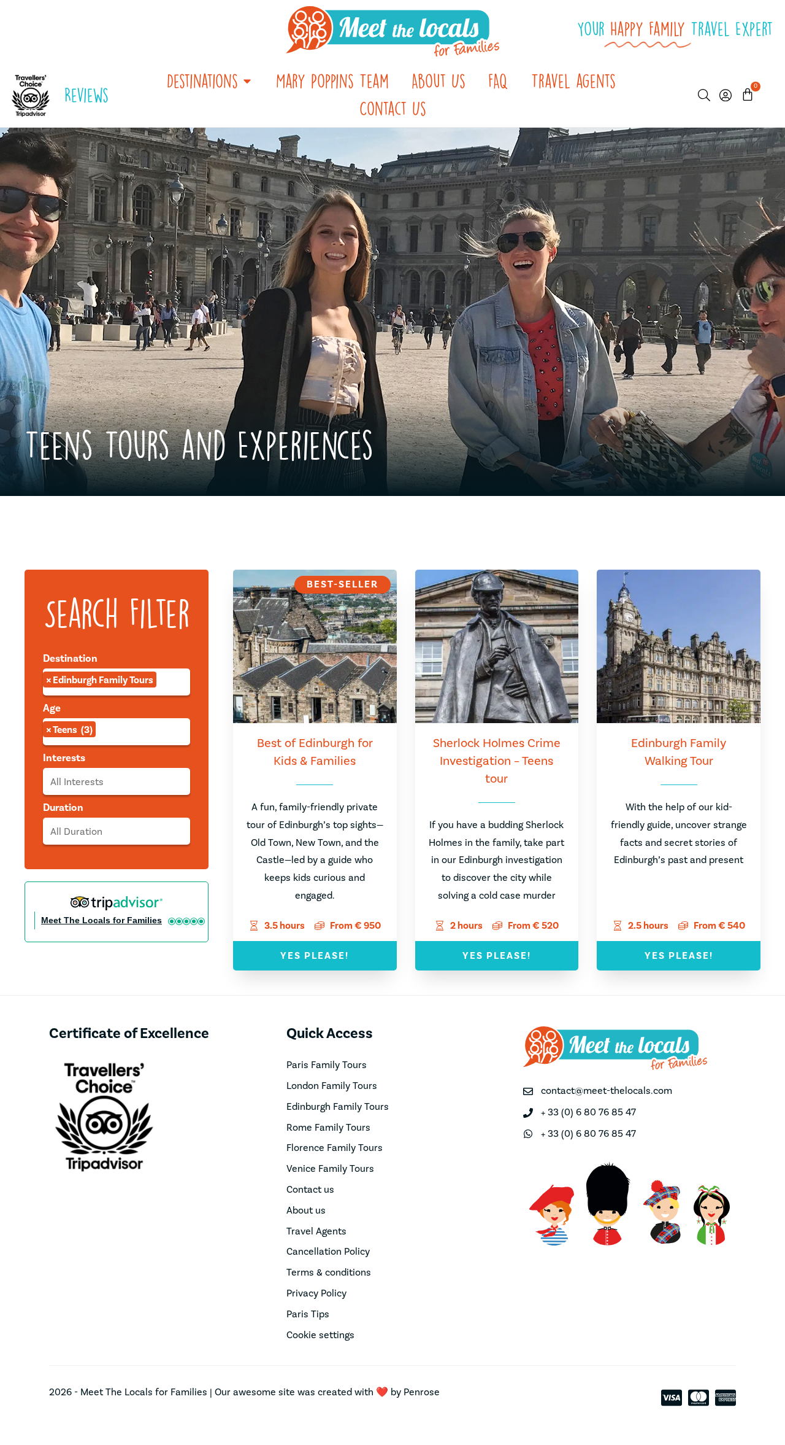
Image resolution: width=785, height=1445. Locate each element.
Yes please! (314, 956)
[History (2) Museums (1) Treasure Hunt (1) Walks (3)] (116, 781)
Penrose (422, 1392)
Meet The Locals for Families (101, 920)
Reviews (86, 94)
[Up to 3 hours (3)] (116, 831)
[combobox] (116, 681)
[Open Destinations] (247, 81)
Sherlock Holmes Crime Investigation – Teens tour (497, 761)
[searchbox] (166, 683)
